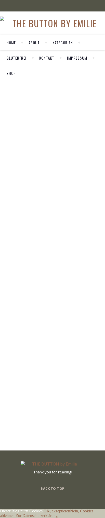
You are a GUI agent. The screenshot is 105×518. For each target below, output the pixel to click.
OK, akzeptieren (57, 511)
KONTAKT (46, 58)
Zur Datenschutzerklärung (37, 515)
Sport (10, 108)
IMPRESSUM (77, 58)
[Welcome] (67, 119)
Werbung (11, 115)
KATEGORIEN (62, 42)
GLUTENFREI (16, 58)
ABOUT (34, 42)
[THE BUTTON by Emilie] (52, 23)
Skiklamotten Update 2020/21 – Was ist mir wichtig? (10, 151)
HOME (11, 42)
